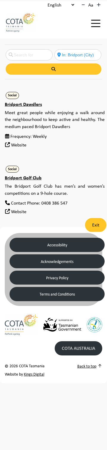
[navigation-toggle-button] (95, 23)
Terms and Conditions (57, 294)
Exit (95, 224)
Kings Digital (34, 374)
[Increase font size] (98, 5)
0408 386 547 (54, 203)
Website (18, 144)
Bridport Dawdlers (23, 104)
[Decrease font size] (83, 4)
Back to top (86, 366)
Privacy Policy (57, 277)
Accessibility (57, 245)
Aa (90, 4)
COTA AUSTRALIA (78, 348)
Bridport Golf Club (23, 177)
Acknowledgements (57, 261)
